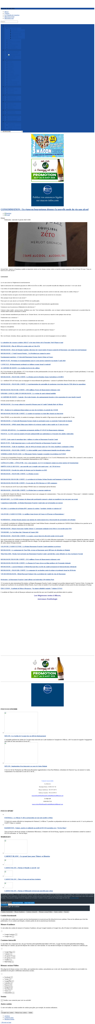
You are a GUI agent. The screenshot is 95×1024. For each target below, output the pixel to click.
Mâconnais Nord (9, 17)
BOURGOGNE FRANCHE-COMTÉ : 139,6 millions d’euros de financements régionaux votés (30, 390)
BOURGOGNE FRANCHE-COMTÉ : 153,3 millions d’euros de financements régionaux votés (30, 559)
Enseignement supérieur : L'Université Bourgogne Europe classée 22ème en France (27, 357)
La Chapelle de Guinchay (11, 15)
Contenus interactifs (31, 912)
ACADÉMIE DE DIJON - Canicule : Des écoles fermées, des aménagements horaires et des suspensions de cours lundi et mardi (41, 397)
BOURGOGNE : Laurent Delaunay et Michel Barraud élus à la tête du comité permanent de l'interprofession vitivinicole (38, 566)
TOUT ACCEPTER (18, 902)
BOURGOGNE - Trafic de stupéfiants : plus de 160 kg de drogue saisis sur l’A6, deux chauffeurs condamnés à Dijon (37, 446)
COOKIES (4, 904)
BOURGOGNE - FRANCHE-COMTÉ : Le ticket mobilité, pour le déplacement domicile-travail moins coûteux (35, 450)
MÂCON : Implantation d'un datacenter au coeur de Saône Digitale (25, 766)
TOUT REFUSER (29, 902)
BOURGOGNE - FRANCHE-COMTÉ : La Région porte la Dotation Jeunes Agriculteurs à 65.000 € (32, 377)
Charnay (6, 13)
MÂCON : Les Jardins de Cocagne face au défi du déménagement (25, 736)
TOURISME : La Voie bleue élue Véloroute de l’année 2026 (19, 532)
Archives (7, 1016)
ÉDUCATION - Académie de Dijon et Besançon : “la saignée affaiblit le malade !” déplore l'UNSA (31, 588)
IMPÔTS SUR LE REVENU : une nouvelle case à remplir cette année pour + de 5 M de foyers (30, 466)
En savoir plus (74, 898)
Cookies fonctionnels (7, 912)
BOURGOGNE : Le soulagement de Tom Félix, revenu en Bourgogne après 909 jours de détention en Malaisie (35, 550)
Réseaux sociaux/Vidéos (45, 912)
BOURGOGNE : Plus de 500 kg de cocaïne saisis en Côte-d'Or (20, 346)
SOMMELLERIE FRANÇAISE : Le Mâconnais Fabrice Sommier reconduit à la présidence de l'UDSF (33, 454)
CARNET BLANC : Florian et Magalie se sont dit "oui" (22, 868)
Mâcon (6, 12)
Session (66, 912)
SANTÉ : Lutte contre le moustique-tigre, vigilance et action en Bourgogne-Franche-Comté (29, 439)
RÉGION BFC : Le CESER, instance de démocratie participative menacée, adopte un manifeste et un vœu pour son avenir (39, 499)
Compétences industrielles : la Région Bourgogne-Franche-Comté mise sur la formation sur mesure (32, 503)
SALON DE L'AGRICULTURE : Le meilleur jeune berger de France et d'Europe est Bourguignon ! (32, 514)
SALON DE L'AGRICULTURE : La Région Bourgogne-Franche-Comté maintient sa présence (31, 546)
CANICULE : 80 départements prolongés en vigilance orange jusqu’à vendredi (25, 364)
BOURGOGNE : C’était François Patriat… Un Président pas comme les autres (25, 353)
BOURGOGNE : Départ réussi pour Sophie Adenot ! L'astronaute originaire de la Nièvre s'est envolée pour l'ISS (36, 528)
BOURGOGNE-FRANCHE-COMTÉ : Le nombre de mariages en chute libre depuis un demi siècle (32, 413)
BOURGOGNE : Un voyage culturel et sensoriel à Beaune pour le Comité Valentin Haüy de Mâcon (32, 404)
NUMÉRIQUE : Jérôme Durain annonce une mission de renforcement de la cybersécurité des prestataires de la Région (38, 520)
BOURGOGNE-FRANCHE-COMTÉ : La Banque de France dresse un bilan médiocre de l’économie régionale (36, 563)
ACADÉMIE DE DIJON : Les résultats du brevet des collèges (20, 368)
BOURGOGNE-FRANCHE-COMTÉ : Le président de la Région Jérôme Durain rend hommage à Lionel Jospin (36, 479)
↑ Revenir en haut (6, 1022)
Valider (30, 1012)
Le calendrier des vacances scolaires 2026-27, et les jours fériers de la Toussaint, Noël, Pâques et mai (32, 342)
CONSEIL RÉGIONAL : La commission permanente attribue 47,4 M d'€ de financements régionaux (32, 430)
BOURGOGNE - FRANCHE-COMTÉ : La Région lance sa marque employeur (26, 490)
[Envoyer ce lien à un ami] (7, 215)
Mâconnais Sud (9, 18)
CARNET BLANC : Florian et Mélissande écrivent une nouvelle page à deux (28, 891)
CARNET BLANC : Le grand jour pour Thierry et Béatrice (27, 856)
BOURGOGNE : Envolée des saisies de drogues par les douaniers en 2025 (24, 470)
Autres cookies (58, 912)
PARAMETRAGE (6, 902)
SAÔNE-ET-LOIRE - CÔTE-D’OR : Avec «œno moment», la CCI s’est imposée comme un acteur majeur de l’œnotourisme (39, 463)
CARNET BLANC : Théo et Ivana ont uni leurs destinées (22, 879)
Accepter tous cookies (7, 1012)
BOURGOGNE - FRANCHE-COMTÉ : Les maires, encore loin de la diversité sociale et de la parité (32, 536)
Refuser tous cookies (21, 1012)
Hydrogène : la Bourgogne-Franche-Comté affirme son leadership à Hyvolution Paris (27, 579)
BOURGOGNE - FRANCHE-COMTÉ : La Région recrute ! (20, 474)
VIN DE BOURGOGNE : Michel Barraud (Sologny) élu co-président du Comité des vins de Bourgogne (33, 574)
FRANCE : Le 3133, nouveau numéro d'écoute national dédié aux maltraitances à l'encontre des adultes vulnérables (37, 434)
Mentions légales (9, 1019)
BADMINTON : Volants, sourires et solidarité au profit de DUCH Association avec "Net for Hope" (35, 828)
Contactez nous (8, 1017)
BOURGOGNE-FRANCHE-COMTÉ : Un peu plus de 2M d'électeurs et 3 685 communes (29, 483)
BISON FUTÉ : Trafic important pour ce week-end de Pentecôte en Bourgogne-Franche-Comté (31, 443)
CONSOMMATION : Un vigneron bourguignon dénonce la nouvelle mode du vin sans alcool (45, 209)
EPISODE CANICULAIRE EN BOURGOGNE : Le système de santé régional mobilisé (28, 393)
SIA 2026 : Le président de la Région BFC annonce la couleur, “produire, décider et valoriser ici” (31, 508)
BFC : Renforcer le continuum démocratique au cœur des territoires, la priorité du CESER (29, 410)
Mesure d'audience (20, 912)
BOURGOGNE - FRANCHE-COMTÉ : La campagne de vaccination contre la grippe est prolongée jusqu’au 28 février (38, 570)
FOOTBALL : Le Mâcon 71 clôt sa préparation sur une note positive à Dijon (28, 818)
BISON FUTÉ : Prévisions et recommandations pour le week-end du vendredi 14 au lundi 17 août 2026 (33, 360)
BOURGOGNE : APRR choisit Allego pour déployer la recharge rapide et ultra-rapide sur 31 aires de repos (34, 424)
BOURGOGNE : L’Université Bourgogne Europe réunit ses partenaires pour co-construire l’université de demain (36, 421)
